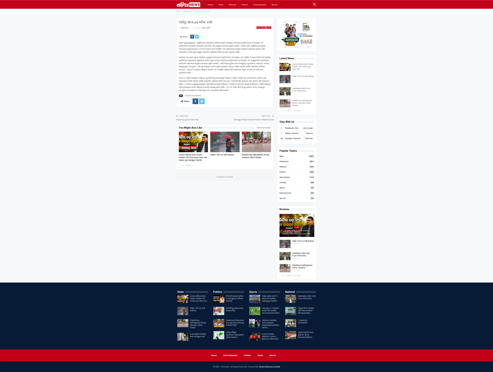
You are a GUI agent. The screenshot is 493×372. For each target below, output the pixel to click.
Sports (275, 5)
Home (210, 5)
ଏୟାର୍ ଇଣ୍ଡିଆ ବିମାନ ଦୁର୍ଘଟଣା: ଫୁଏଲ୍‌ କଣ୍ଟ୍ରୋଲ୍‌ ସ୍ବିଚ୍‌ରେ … (306, 334)
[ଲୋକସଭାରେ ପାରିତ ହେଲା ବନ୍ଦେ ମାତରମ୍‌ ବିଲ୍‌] (285, 91)
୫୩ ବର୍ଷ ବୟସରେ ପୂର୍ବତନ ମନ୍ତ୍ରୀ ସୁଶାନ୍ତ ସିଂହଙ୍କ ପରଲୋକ (235, 298)
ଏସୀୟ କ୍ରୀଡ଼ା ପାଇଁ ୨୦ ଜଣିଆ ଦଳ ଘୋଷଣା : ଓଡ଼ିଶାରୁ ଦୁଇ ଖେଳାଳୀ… (270, 298)
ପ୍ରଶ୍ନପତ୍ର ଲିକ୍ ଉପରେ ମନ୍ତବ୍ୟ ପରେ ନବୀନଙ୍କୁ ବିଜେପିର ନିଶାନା (235, 322)
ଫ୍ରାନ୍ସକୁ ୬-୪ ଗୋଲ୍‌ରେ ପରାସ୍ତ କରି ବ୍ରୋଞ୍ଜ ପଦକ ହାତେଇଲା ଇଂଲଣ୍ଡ (270, 310)
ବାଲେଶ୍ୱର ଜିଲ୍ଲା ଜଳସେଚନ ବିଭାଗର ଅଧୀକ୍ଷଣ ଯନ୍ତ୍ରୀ (254, 120)
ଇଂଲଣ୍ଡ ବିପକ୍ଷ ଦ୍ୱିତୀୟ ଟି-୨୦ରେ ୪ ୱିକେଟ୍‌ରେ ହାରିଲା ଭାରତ (270, 336)
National (232, 5)
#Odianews (261, 27)
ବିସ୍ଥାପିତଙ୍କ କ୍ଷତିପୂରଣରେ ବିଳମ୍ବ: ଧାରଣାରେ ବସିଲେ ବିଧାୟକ (302, 102)
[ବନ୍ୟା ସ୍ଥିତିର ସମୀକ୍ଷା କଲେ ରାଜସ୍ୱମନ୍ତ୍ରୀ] (182, 337)
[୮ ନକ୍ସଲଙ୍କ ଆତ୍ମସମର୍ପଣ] (290, 323)
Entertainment (260, 5)
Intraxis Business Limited (269, 367)
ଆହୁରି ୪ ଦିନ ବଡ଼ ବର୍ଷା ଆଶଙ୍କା (303, 76)
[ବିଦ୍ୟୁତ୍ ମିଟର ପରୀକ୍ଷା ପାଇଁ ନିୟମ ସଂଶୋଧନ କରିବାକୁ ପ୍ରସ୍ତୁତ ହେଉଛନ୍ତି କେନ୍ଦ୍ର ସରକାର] (290, 311)
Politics (244, 5)
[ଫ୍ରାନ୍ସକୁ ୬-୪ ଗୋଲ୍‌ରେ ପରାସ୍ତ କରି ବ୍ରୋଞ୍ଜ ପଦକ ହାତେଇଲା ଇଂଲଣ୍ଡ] (254, 311)
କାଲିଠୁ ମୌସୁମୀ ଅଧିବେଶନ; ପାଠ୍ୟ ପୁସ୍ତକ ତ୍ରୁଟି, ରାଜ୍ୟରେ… (235, 334)
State (221, 5)
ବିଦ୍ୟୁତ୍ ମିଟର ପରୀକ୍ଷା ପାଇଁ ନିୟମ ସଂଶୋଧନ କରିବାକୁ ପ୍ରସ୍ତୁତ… (306, 310)
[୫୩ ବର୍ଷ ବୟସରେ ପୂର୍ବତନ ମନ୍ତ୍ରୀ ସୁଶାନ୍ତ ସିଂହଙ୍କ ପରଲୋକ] (218, 299)
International (284, 177)
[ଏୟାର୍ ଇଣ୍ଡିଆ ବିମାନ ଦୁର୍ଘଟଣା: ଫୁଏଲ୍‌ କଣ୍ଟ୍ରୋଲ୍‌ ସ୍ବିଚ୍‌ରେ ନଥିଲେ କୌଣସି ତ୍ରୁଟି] (290, 335)
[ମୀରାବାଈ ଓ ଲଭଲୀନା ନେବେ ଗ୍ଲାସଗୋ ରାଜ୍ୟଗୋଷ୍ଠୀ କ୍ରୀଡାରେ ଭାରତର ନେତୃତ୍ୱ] (254, 323)
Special (282, 198)
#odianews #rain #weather (193, 95)
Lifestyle (282, 182)
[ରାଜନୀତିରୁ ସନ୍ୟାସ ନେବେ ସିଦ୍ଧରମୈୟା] (218, 311)
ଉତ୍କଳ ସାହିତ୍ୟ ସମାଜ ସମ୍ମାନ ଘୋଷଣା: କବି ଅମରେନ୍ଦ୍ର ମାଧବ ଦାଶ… (303, 66)
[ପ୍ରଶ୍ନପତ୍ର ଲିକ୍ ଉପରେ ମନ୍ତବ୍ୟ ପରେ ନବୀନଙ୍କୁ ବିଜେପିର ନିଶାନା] (218, 323)
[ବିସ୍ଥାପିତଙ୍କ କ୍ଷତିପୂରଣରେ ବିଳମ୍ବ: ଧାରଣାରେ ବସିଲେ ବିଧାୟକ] (256, 142)
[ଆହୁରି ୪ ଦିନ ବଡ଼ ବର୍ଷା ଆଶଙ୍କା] (225, 142)
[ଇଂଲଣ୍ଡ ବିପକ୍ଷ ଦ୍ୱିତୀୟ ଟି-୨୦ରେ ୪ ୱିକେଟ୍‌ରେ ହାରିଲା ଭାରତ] (254, 337)
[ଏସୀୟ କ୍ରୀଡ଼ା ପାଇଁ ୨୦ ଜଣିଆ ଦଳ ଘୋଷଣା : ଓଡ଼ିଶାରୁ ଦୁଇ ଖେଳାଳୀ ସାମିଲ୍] (254, 299)
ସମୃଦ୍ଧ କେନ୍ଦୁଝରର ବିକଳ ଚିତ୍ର (187, 120)
